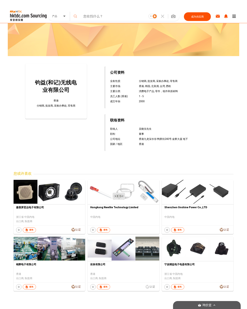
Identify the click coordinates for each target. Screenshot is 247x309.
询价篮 (207, 305)
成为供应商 (197, 16)
